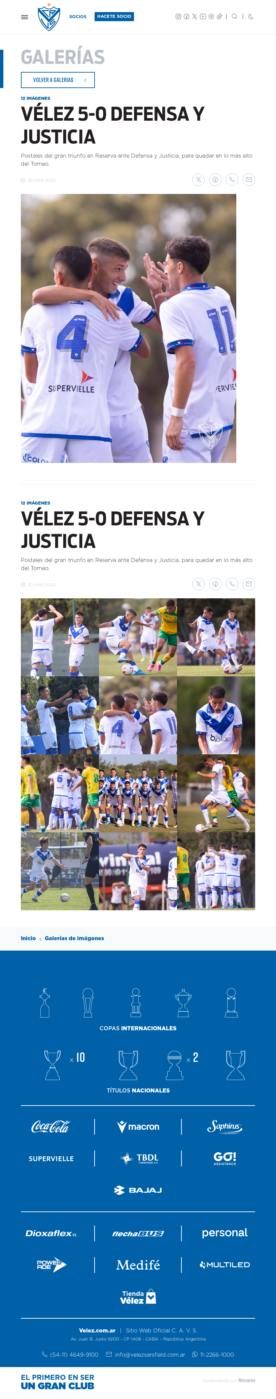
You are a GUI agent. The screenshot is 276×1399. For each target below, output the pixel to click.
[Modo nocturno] (245, 17)
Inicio (28, 938)
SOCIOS (78, 17)
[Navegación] (24, 17)
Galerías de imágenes (74, 938)
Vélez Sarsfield (49, 17)
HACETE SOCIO (114, 16)
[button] (198, 179)
